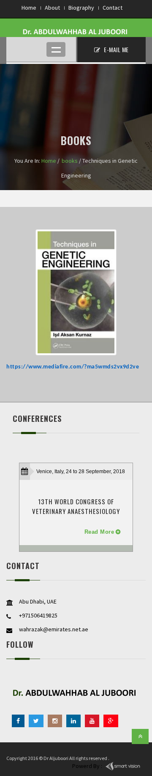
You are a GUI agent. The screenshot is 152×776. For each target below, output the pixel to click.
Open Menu (55, 49)
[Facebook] (18, 721)
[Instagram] (55, 721)
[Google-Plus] (110, 721)
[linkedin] (73, 721)
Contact (112, 7)
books (70, 160)
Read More (99, 532)
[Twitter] (36, 721)
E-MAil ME (116, 49)
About (52, 7)
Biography (81, 7)
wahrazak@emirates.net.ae (53, 629)
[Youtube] (92, 721)
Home (29, 7)
